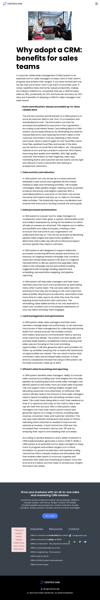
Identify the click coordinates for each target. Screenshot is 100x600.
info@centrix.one (80, 535)
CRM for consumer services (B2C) (37, 535)
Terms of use (54, 548)
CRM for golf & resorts (37, 556)
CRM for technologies (37, 564)
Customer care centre (56, 535)
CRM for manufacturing (37, 548)
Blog (51, 539)
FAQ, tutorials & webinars (56, 544)
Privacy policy (55, 552)
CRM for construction (37, 544)
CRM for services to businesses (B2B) (37, 539)
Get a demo (50, 516)
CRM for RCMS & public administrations (37, 560)
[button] (96, 3)
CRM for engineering (37, 552)
